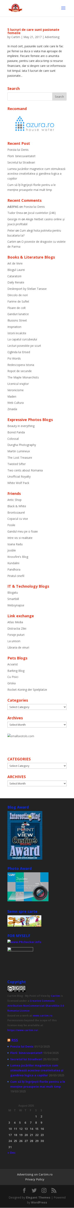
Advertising (52, 37)
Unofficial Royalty (19, 476)
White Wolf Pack (18, 483)
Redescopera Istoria (20, 365)
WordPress (39, 1202)
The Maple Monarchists (23, 377)
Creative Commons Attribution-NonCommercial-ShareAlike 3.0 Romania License (35, 1005)
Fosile (11, 525)
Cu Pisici (12, 677)
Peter (11, 230)
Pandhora (13, 569)
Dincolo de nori (17, 295)
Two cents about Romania (25, 470)
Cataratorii (14, 276)
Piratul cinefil (15, 576)
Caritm (55, 996)
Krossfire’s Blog (17, 557)
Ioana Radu (15, 544)
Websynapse (15, 605)
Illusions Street (17, 320)
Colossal (13, 439)
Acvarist (12, 664)
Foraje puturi (15, 635)
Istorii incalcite (16, 333)
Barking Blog (15, 671)
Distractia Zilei (16, 628)
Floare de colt (16, 308)
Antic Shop (14, 500)
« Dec (11, 1153)
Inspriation (14, 327)
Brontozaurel (16, 512)
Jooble (11, 550)
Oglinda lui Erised (18, 352)
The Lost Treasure (19, 458)
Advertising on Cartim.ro (35, 1174)
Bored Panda (16, 432)
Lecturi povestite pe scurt (24, 346)
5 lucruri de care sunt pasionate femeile (33, 31)
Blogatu (12, 592)
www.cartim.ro (42, 1015)
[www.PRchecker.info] (24, 942)
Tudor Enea (15, 213)
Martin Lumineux (18, 451)
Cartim (15, 37)
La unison (13, 641)
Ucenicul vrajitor (18, 384)
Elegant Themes (38, 1197)
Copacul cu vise (17, 519)
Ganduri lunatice (18, 314)
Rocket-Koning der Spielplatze (27, 690)
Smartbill (13, 599)
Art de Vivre (15, 263)
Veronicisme (15, 390)
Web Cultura (15, 403)
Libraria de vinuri (18, 647)
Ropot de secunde (19, 371)
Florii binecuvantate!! (21, 156)
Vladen (11, 396)
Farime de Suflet (18, 301)
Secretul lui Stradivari (21, 162)
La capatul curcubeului (22, 339)
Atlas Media (15, 622)
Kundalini (13, 563)
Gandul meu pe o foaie (22, 531)
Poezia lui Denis (18, 150)
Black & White (16, 506)
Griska (11, 683)
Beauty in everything (21, 426)
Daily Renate (15, 282)
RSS (14, 1040)
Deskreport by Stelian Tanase (27, 289)
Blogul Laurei (16, 270)
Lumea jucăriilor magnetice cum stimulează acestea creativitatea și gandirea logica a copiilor (36, 174)
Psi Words (14, 358)
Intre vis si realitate (19, 538)
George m (14, 219)
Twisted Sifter (16, 464)
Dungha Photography (21, 445)
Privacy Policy (34, 1179)
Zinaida (12, 409)
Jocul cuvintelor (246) (42, 213)
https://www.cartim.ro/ (22, 1030)
